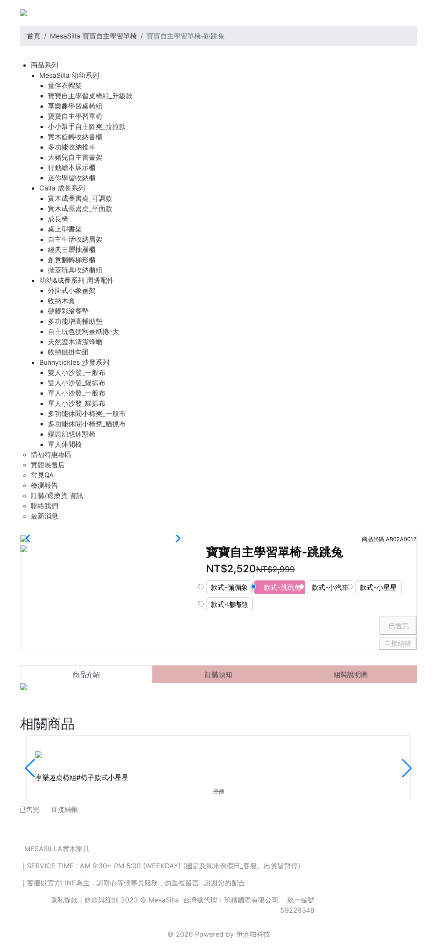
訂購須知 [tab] (218, 674)
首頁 (34, 36)
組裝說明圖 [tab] (351, 674)
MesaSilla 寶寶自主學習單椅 (93, 36)
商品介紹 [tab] (86, 674)
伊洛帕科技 (253, 934)
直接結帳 (397, 643)
